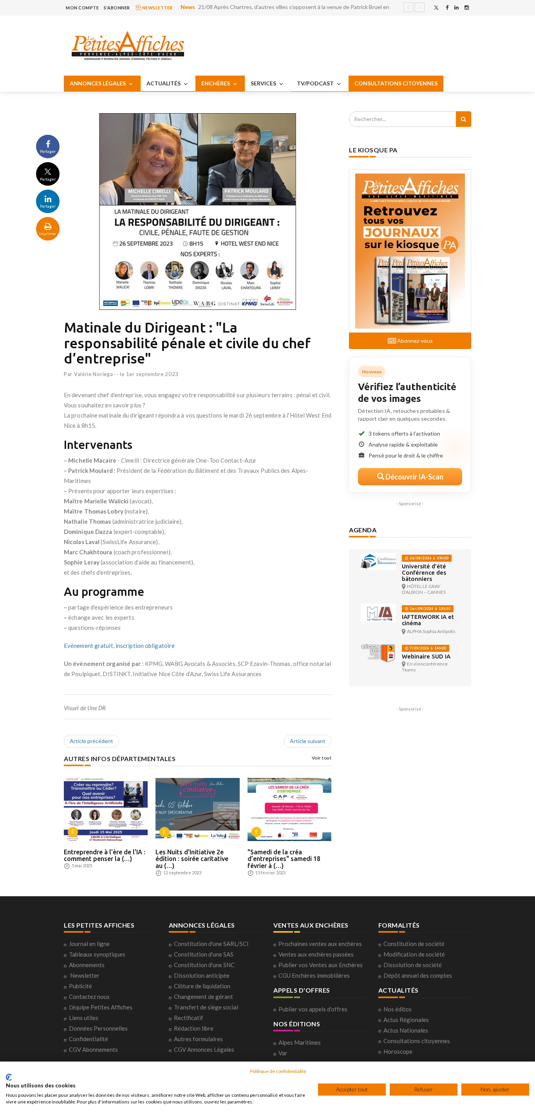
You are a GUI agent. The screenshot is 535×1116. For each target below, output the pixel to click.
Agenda (362, 530)
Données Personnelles (98, 1028)
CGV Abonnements (93, 1049)
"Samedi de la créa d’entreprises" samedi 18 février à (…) (284, 858)
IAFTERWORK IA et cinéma (428, 619)
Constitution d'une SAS (203, 954)
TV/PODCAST (316, 83)
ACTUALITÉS (164, 83)
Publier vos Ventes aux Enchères (320, 964)
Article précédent (91, 741)
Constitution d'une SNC (204, 964)
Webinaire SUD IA (426, 656)
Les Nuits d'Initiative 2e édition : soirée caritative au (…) (191, 858)
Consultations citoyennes (416, 1040)
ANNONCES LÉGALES (98, 83)
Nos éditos (397, 1009)
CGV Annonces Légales (204, 1049)
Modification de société (414, 954)
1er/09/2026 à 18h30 (429, 608)
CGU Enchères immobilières (314, 975)
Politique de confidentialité (278, 1071)
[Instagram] (466, 7)
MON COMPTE (82, 7)
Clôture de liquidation (202, 985)
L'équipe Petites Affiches (100, 1007)
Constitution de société (414, 943)
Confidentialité (88, 1038)
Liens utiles (83, 1017)
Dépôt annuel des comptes (417, 975)
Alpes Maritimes (299, 1042)
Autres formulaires (198, 1038)
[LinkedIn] (456, 7)
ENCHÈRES (216, 83)
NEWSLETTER (157, 7)
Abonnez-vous (414, 340)
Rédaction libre (193, 1028)
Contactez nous (89, 996)
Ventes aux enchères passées (316, 954)
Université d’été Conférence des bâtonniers (424, 572)
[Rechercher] (463, 119)
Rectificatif (188, 1017)
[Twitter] (436, 7)
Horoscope (397, 1051)
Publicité (80, 985)
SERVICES (264, 83)
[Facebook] (447, 7)
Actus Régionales (406, 1019)
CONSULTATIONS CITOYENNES (395, 83)
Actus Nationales (405, 1030)
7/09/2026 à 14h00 (427, 648)
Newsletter (84, 975)
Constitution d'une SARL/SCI (211, 943)
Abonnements (87, 964)
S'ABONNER (117, 7)
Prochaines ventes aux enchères (320, 943)
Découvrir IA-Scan (413, 476)
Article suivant (307, 741)
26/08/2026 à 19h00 (428, 558)
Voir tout (322, 758)
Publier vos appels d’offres (312, 1009)
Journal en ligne (89, 943)
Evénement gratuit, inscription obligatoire (119, 645)
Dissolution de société (412, 964)
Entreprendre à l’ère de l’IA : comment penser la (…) (104, 855)
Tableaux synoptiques (97, 954)
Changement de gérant (203, 996)
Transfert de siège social (206, 1007)
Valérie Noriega (93, 374)
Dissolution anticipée (202, 975)
